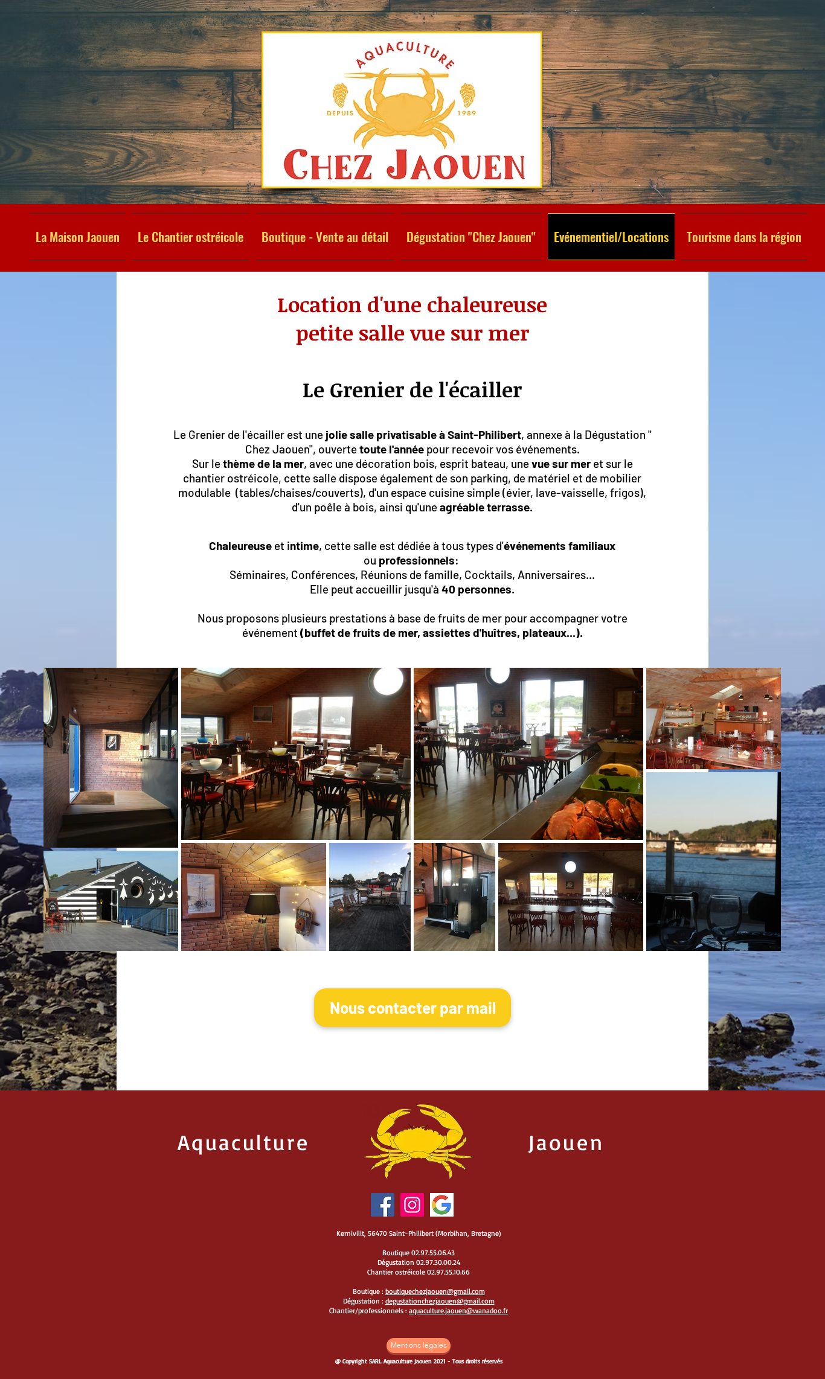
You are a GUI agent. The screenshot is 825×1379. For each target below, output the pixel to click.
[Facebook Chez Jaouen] (382, 1205)
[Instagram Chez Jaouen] (412, 1205)
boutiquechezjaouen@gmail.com (435, 1291)
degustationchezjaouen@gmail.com (440, 1300)
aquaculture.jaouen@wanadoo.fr (458, 1310)
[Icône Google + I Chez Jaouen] (442, 1205)
